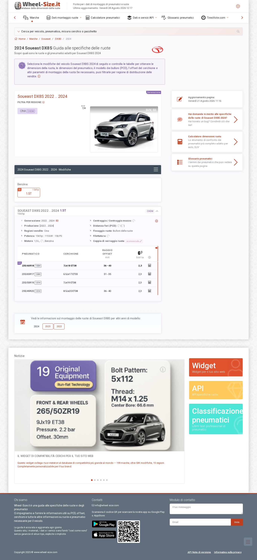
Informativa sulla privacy (228, 552)
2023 (47, 326)
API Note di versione (199, 552)
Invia (236, 522)
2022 (59, 326)
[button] (128, 31)
